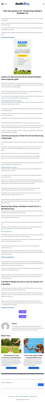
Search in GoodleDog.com (7, 382)
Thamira (14, 323)
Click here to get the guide (7, 37)
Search (40, 384)
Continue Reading (11, 367)
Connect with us (33, 396)
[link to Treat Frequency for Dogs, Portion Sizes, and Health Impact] (11, 345)
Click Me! (23, 311)
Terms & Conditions (24, 396)
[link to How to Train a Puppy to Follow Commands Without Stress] (34, 345)
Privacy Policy (11, 396)
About (17, 396)
